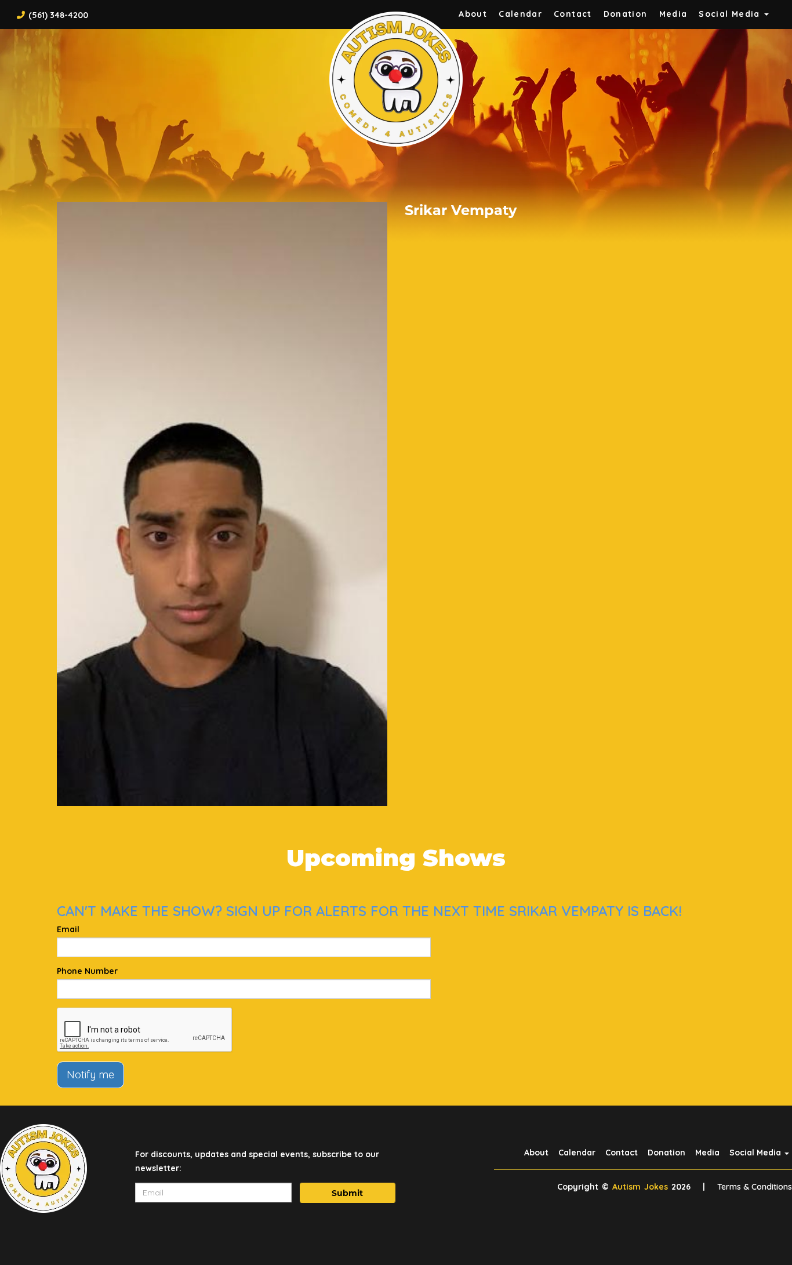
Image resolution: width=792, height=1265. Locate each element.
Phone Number (87, 971)
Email (68, 929)
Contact (573, 14)
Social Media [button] (731, 14)
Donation (626, 14)
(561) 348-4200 (58, 15)
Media (673, 14)
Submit (347, 1193)
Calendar (520, 14)
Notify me (90, 1074)
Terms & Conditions (754, 1187)
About (473, 14)
